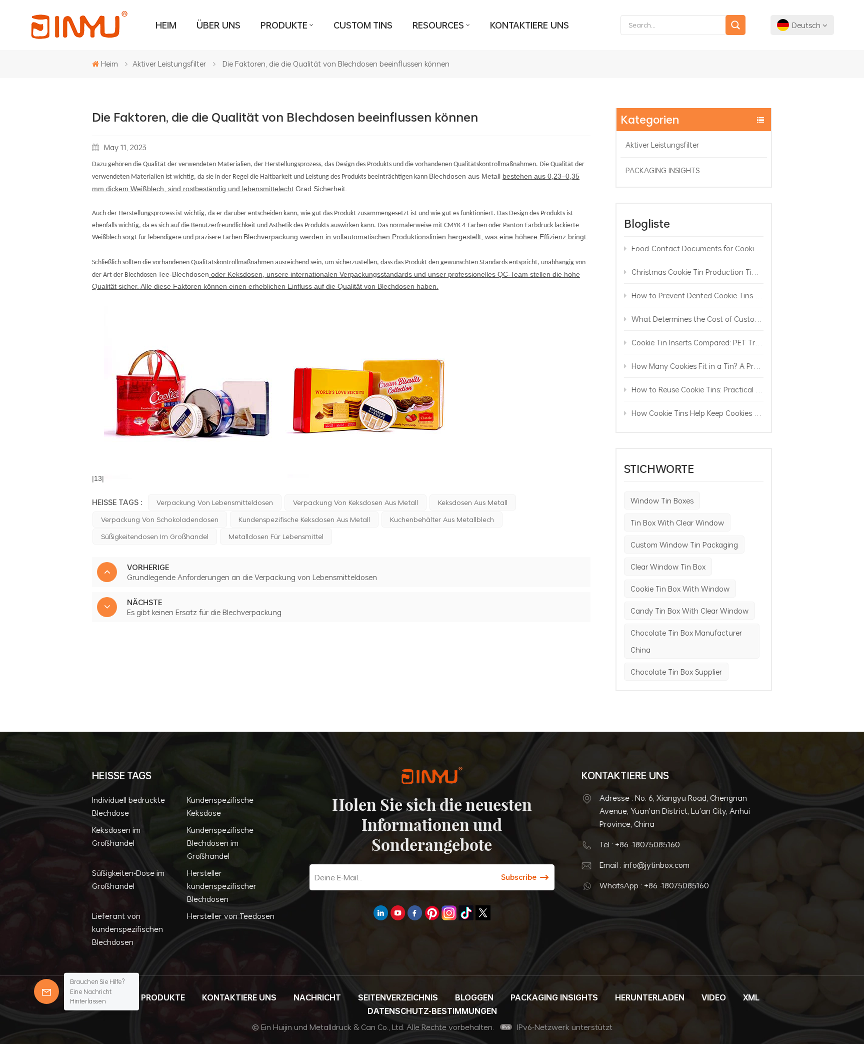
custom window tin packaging (684, 544)
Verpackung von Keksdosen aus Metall (355, 502)
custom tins (363, 25)
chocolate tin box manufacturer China (686, 641)
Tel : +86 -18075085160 (640, 844)
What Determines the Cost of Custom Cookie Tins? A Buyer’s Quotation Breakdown (698, 318)
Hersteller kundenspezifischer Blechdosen (221, 886)
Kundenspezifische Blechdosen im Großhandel (220, 843)
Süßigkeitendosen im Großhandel (154, 536)
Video (714, 997)
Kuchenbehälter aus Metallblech (442, 519)
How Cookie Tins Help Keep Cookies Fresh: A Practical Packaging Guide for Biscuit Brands (698, 412)
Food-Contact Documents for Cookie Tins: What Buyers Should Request (698, 248)
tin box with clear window (677, 522)
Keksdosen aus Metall (473, 502)
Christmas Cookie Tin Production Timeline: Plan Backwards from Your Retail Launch (698, 271)
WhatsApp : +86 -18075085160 (654, 885)
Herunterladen (649, 997)
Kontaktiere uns (529, 25)
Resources (438, 25)
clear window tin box (668, 566)
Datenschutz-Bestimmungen (432, 1011)
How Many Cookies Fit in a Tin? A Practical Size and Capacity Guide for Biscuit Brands (698, 365)
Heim (166, 25)
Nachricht (317, 997)
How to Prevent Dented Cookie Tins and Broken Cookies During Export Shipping (698, 295)
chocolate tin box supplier (676, 671)
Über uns (218, 25)
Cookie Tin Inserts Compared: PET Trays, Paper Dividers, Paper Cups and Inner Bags (698, 342)
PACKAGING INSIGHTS (663, 170)
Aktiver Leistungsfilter (169, 63)
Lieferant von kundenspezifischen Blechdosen (127, 929)
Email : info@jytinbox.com (645, 865)
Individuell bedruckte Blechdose (128, 806)
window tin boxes (662, 500)
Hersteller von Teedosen (230, 916)
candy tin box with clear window (689, 610)
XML (751, 997)
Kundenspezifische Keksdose (220, 806)
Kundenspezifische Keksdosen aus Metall (304, 519)
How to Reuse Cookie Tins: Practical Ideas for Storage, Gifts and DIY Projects (698, 389)
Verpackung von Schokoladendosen (159, 519)
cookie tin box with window (680, 588)
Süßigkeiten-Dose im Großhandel (128, 879)
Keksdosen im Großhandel (116, 836)
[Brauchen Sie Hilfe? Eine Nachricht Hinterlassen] (46, 991)
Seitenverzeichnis (398, 997)
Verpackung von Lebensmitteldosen (214, 502)
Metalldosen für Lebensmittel (276, 536)
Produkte (284, 25)
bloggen (474, 997)
